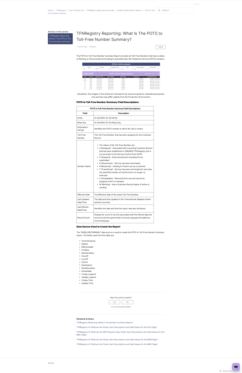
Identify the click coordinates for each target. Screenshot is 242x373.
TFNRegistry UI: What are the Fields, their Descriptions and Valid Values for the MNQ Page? (117, 339)
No (128, 302)
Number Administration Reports (129, 10)
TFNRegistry (61, 10)
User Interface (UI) (76, 10)
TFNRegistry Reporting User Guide (100, 10)
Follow (160, 47)
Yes (114, 302)
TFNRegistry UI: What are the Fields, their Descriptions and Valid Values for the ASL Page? (117, 327)
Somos (50, 10)
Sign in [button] (196, 4)
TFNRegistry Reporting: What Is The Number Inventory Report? (105, 322)
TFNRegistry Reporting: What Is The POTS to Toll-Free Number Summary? (60, 39)
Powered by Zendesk (231, 371)
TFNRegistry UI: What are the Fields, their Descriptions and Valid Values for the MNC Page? (117, 344)
